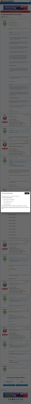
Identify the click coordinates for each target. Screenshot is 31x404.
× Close (27, 193)
